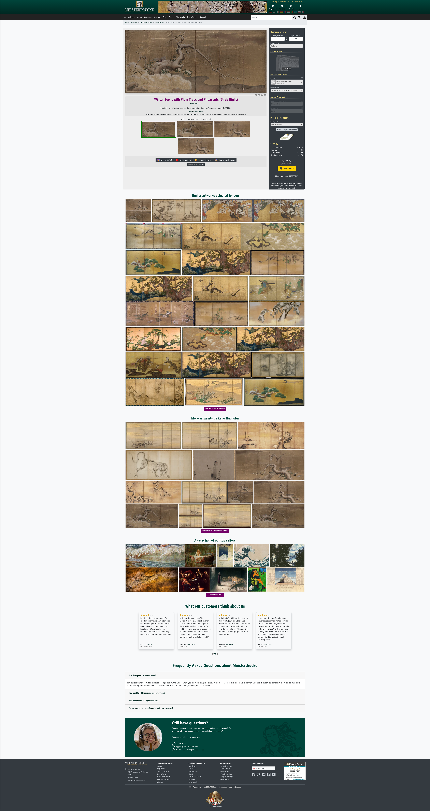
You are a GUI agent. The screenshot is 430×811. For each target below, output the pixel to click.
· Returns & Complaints (164, 779)
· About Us (160, 782)
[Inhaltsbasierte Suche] (299, 17)
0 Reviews (200, 164)
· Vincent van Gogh (226, 766)
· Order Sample (193, 782)
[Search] (294, 17)
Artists (139, 17)
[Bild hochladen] (304, 17)
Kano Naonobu (159, 23)
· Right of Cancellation (163, 777)
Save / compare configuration (287, 130)
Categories (148, 17)
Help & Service (192, 17)
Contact (203, 17)
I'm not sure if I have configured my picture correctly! (151, 708)
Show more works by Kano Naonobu (215, 531)
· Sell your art (192, 769)
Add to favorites (184, 160)
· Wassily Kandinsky (226, 774)
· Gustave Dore (224, 779)
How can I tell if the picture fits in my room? (147, 693)
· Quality (190, 774)
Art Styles (157, 17)
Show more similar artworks (215, 409)
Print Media (180, 17)
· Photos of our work (194, 777)
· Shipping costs (193, 771)
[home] (125, 17)
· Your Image (192, 766)
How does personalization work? (142, 675)
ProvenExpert (151, 644)
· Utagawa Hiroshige (226, 777)
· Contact (159, 766)
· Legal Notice (161, 769)
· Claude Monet (225, 769)
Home (127, 23)
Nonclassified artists (146, 23)
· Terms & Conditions (163, 771)
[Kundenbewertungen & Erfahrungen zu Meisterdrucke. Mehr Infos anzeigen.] (295, 771)
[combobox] (286, 46)
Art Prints (131, 17)
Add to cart (288, 168)
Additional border (275, 43)
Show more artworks (215, 595)
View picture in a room (226, 160)
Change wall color (204, 160)
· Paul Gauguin (224, 771)
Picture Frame (168, 17)
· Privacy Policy (161, 774)
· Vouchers (191, 779)
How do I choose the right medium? (143, 700)
